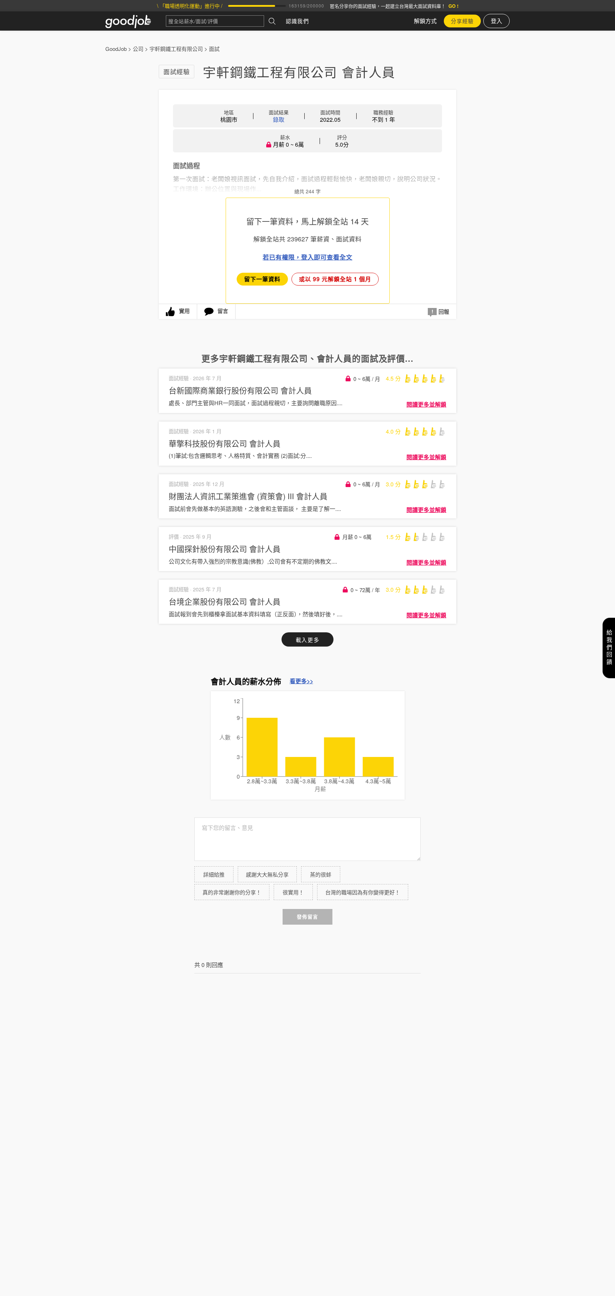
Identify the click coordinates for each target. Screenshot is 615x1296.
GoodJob (116, 48)
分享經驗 (462, 21)
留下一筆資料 (262, 279)
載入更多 (307, 639)
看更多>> (301, 681)
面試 (214, 48)
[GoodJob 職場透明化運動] (135, 21)
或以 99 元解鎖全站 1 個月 (335, 279)
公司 (138, 48)
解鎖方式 (425, 21)
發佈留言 (307, 916)
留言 (222, 311)
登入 (496, 21)
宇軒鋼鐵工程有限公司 (176, 48)
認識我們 (297, 21)
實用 (184, 311)
